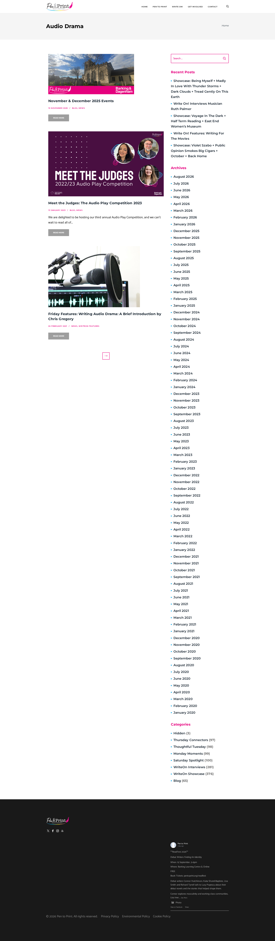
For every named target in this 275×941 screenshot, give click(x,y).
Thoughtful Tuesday (193, 747)
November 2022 (186, 482)
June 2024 (181, 353)
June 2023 (181, 434)
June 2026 (181, 190)
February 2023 (185, 462)
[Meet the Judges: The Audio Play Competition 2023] (106, 163)
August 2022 (183, 502)
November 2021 (186, 563)
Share (187, 907)
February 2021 (184, 624)
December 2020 (186, 638)
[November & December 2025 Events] (106, 74)
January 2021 (183, 631)
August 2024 (183, 339)
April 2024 (181, 367)
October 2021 (184, 570)
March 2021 (182, 618)
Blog (180, 781)
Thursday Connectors (194, 740)
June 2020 (181, 679)
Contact (212, 7)
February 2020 (185, 706)
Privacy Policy (110, 916)
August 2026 (183, 177)
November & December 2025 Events (81, 101)
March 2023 (182, 455)
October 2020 (184, 651)
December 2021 (186, 556)
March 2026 (182, 211)
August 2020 (183, 665)
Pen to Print (183, 843)
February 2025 (185, 299)
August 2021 (183, 584)
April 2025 (181, 285)
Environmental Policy (136, 916)
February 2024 (185, 380)
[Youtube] (62, 831)
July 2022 (181, 509)
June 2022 (181, 516)
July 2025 (181, 265)
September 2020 (187, 658)
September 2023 (186, 414)
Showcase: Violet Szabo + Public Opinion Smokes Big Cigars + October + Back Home (198, 150)
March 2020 (183, 699)
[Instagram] (57, 831)
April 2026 (181, 204)
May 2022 (181, 523)
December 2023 (186, 394)
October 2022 (184, 489)
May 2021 (180, 604)
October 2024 (184, 326)
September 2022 (186, 495)
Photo (178, 903)
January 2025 (184, 305)
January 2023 (184, 468)
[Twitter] (48, 831)
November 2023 (186, 400)
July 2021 (180, 590)
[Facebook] (53, 831)
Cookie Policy (161, 916)
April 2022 (181, 529)
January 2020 (184, 713)
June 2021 (181, 597)
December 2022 (186, 475)
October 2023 (184, 407)
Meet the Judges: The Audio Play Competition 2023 (95, 203)
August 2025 (183, 258)
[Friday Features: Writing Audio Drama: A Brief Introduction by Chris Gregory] (106, 276)
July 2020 (181, 672)
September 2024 (187, 333)
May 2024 (181, 360)
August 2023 (183, 421)
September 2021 (186, 577)
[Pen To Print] (59, 6)
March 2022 (182, 536)
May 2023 (181, 441)
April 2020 (181, 692)
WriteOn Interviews (193, 767)
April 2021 (181, 611)
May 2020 (181, 685)
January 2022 (184, 550)
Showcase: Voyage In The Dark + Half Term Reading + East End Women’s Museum (198, 121)
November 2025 (186, 238)
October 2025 (184, 244)
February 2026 (185, 217)
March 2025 (182, 292)
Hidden (181, 733)
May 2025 (181, 278)
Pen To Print (160, 7)
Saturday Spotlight (193, 760)
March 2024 (183, 373)
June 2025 (181, 272)
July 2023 (181, 428)
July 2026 (181, 183)
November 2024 (186, 319)
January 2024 (184, 387)
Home (145, 7)
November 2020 (186, 645)
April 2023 (181, 448)
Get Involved (195, 7)
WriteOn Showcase (193, 774)
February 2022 (185, 543)
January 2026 (184, 224)
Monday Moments (191, 754)
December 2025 (186, 231)
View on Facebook (176, 907)
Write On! (177, 7)
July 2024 (181, 346)
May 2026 (181, 197)
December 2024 (186, 312)
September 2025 (186, 251)
